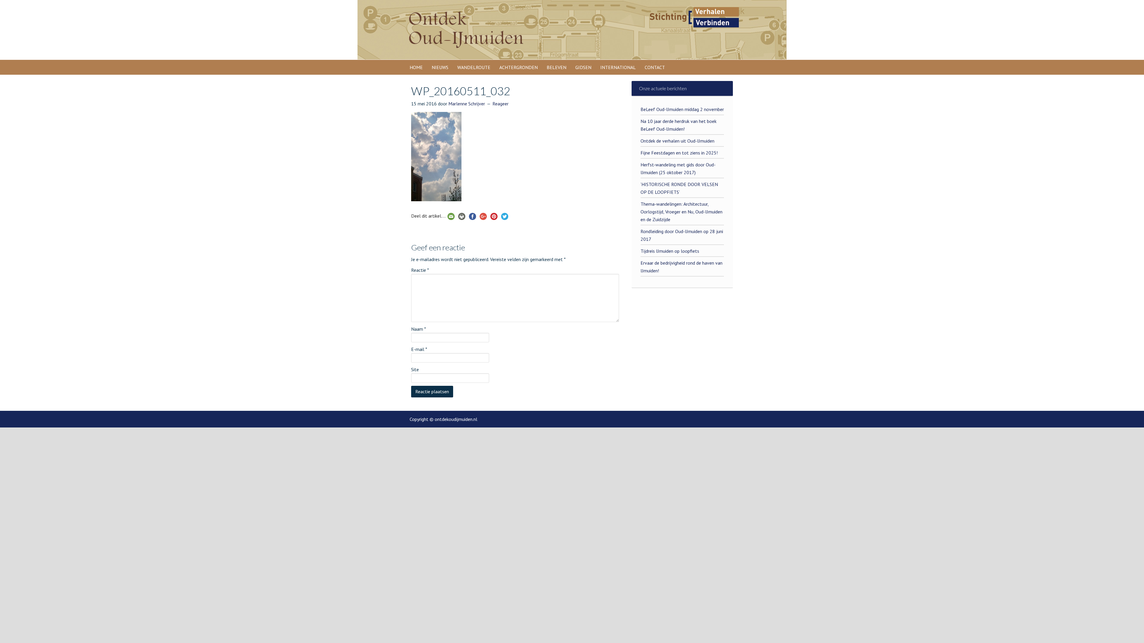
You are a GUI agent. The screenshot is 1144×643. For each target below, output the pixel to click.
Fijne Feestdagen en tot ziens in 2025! (679, 153)
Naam (418, 329)
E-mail (419, 349)
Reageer (500, 104)
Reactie (420, 270)
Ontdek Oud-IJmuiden (464, 34)
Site (415, 369)
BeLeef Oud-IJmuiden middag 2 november (682, 109)
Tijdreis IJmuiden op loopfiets (670, 251)
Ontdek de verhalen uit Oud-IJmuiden (677, 141)
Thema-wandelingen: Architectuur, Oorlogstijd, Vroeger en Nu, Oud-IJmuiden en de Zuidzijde (681, 211)
